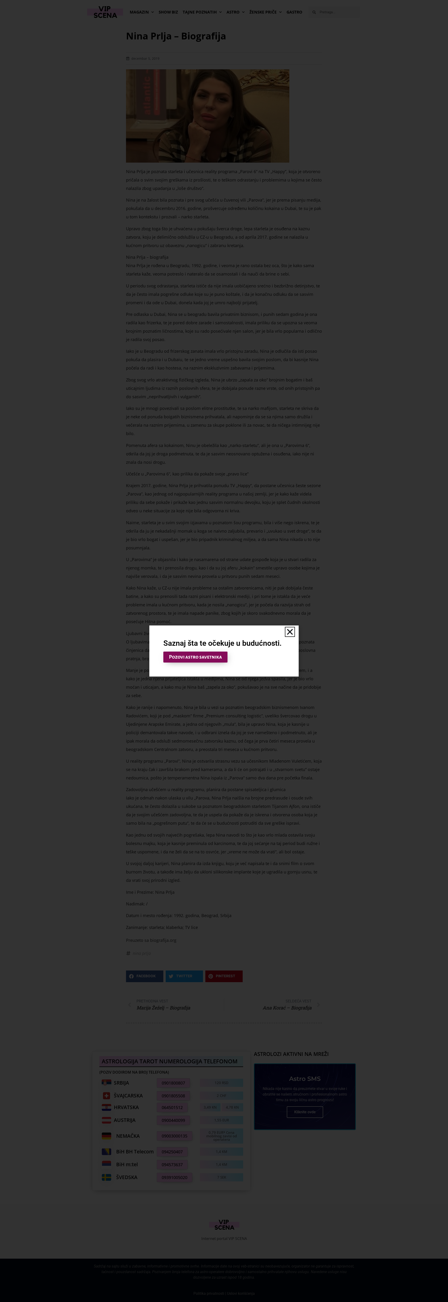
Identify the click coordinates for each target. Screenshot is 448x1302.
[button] (290, 632)
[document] (224, 651)
